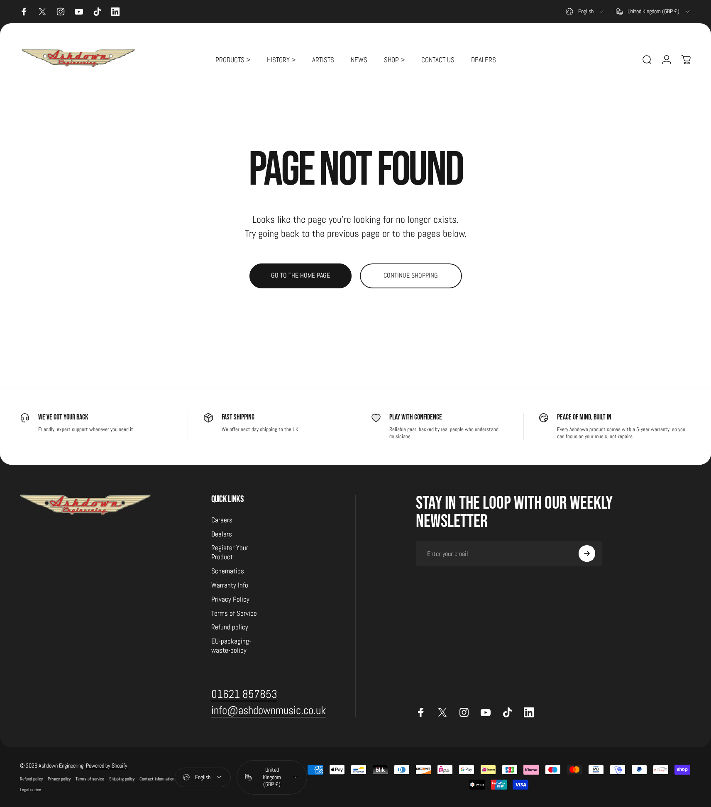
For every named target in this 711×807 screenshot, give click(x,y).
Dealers (221, 534)
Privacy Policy (230, 599)
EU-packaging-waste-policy (231, 646)
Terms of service (90, 779)
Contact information (156, 779)
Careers (221, 520)
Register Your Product (229, 553)
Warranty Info (229, 585)
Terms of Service (234, 613)
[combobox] (585, 11)
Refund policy (229, 627)
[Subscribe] (587, 553)
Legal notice (30, 789)
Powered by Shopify (106, 765)
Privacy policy (59, 779)
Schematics (227, 571)
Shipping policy (121, 779)
